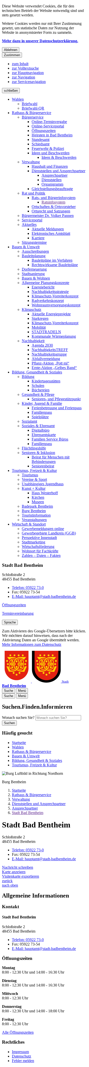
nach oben (10, 885)
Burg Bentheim (34, 511)
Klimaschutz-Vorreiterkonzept (55, 296)
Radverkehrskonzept (48, 300)
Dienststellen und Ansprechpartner (58, 171)
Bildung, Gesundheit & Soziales (37, 372)
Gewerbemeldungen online (43, 529)
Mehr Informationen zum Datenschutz (31, 644)
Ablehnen (10, 50)
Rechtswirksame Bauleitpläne (55, 265)
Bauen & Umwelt (26, 247)
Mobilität (39, 327)
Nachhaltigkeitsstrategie (50, 291)
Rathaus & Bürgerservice (31, 113)
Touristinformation (36, 515)
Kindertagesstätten (46, 381)
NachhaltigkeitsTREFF (50, 350)
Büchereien (40, 390)
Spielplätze (40, 417)
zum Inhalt (20, 64)
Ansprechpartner (54, 175)
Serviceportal (32, 220)
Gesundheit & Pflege (38, 394)
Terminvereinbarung (18, 613)
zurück (7, 881)
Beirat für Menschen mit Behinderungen (50, 459)
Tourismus (30, 475)
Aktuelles (29, 224)
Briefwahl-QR (33, 108)
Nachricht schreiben (17, 867)
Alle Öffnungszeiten (18, 1032)
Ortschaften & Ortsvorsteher (54, 207)
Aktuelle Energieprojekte (51, 314)
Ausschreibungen (35, 251)
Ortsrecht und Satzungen (51, 211)
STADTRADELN (46, 332)
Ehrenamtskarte (44, 435)
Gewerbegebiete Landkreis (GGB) (49, 533)
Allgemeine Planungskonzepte (45, 283)
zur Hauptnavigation (28, 73)
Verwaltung (31, 162)
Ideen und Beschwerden (50, 153)
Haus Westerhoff (45, 493)
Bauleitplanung (33, 256)
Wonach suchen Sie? (18, 717)
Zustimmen (12, 55)
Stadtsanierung (33, 274)
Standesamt (40, 139)
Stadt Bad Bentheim (27, 813)
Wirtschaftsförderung (38, 546)
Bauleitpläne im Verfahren (52, 260)
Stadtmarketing (33, 542)
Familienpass (42, 412)
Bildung (28, 376)
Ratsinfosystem (53, 202)
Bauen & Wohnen (36, 278)
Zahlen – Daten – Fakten (41, 555)
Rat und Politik (33, 193)
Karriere (38, 238)
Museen (38, 502)
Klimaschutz (31, 309)
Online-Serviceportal (48, 126)
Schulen (38, 385)
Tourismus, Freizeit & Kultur (34, 470)
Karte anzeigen (13, 872)
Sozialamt (29, 421)
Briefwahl (29, 104)
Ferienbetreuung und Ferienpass (57, 408)
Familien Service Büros (50, 439)
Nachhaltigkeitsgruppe (49, 354)
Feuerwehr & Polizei (48, 148)
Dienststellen (52, 180)
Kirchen (38, 497)
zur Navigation (23, 77)
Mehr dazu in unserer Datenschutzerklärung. (40, 41)
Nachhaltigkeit (33, 341)
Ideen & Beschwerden (59, 157)
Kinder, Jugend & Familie (42, 403)
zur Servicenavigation (29, 82)
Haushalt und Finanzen (50, 166)
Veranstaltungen (34, 520)
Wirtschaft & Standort (29, 524)
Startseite (19, 790)
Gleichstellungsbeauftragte (52, 189)
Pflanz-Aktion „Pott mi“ (50, 363)
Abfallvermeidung (46, 359)
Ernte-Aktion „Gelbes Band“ (54, 368)
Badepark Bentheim (37, 506)
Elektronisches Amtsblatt (51, 233)
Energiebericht (43, 287)
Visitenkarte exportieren (20, 876)
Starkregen (40, 318)
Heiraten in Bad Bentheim (52, 135)
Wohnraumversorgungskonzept (56, 305)
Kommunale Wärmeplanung (54, 336)
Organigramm (52, 184)
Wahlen (18, 99)
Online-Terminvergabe (49, 122)
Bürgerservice (33, 117)
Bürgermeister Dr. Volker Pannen (48, 215)
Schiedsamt (40, 144)
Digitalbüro (40, 430)
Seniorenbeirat (43, 466)
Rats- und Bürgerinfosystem (53, 198)
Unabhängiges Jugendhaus (43, 484)
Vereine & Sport (34, 479)
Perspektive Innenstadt (39, 537)
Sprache (10, 622)
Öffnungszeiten (44, 130)
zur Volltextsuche (25, 68)
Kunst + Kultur (33, 488)
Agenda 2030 (42, 345)
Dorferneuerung (34, 269)
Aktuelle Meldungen (48, 229)
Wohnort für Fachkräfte (40, 551)
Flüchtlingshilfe (34, 448)
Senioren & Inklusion (38, 453)
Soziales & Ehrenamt (38, 426)
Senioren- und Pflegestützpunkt (56, 399)
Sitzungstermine (34, 242)
